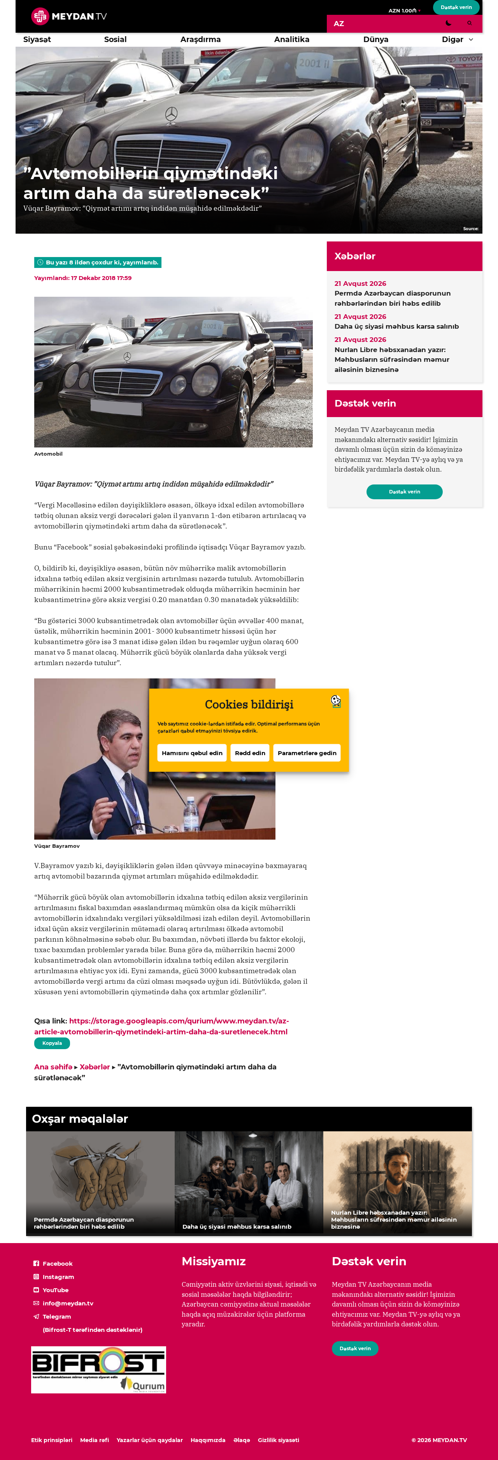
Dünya (376, 39)
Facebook (58, 1263)
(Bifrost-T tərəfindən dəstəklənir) (92, 1329)
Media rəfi (94, 1440)
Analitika (292, 39)
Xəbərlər (95, 1067)
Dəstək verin (456, 7)
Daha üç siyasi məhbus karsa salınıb (397, 326)
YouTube (55, 1290)
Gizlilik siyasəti (278, 1440)
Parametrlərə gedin (307, 752)
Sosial (115, 39)
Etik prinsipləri (51, 1440)
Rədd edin (250, 752)
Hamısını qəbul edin (192, 752)
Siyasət (37, 39)
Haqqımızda (208, 1440)
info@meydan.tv (68, 1303)
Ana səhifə (53, 1067)
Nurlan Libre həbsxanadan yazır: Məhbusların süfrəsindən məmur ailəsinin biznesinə (392, 359)
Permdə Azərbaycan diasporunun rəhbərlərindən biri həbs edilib (393, 298)
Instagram (58, 1276)
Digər (452, 39)
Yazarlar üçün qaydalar (150, 1440)
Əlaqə (241, 1440)
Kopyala (51, 1041)
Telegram (57, 1316)
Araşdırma (201, 39)
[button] (472, 40)
